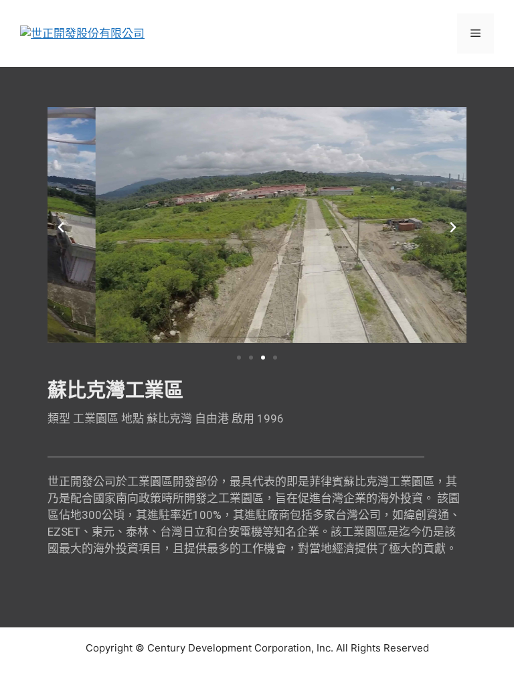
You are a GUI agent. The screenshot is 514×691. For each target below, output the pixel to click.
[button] (61, 227)
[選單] (475, 33)
